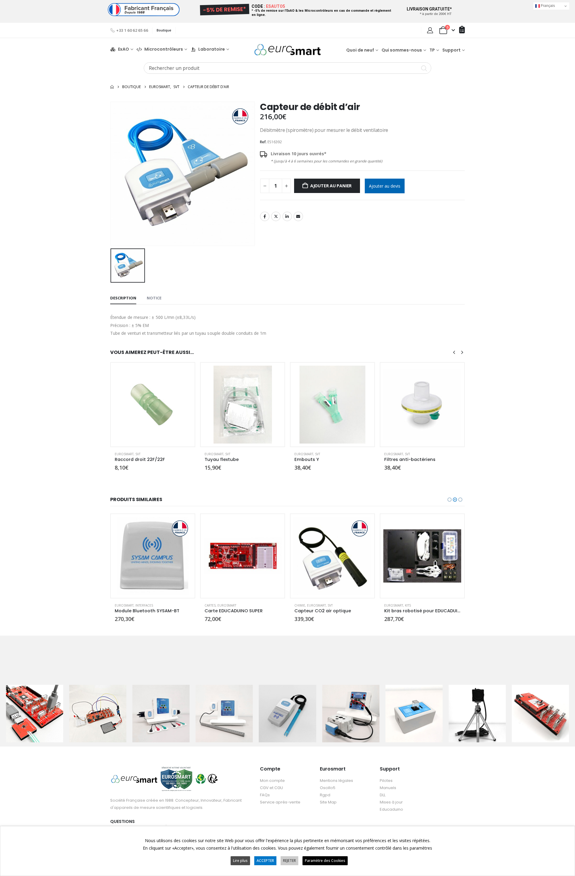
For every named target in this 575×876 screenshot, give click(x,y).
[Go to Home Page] (112, 87)
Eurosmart (124, 454)
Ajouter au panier (331, 186)
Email (298, 216)
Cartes (120, 605)
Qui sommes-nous (402, 50)
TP (432, 50)
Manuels (388, 788)
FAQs (265, 795)
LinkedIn (287, 216)
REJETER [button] (289, 860)
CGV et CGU (271, 788)
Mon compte (272, 780)
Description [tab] (123, 298)
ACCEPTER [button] (265, 860)
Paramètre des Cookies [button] (325, 860)
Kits (318, 605)
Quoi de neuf (360, 50)
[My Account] (430, 30)
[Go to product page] (153, 404)
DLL (382, 795)
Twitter (276, 216)
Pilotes (386, 780)
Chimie (210, 605)
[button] (454, 352)
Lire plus (240, 860)
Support (451, 50)
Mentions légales (336, 780)
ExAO (123, 49)
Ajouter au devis (384, 186)
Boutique (164, 30)
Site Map (328, 802)
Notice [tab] (154, 298)
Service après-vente (280, 802)
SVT (137, 454)
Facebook (265, 216)
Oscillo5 (327, 788)
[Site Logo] (287, 49)
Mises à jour (391, 802)
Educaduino (391, 809)
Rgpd (325, 795)
